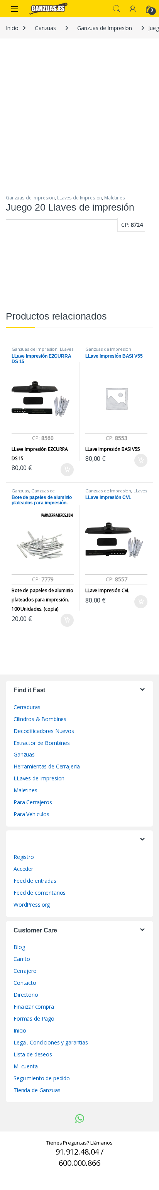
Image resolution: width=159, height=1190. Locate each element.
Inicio (12, 28)
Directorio (26, 994)
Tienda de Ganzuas (37, 1090)
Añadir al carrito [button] (66, 469)
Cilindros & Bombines (40, 719)
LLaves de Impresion (79, 197)
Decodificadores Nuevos (44, 731)
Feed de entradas (35, 880)
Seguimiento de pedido (42, 1078)
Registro (24, 856)
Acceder (23, 868)
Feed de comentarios (40, 892)
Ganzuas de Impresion (104, 28)
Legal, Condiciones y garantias (51, 1042)
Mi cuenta (26, 1066)
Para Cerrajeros (33, 802)
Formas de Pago (34, 1018)
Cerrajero (25, 970)
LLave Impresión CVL (107, 590)
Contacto (25, 982)
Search (116, 9)
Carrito (22, 958)
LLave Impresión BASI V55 (112, 449)
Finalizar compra (34, 1006)
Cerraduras (27, 707)
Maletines (114, 197)
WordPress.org (32, 904)
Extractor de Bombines (42, 742)
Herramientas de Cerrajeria (47, 766)
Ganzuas (45, 28)
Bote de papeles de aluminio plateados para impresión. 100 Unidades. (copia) (42, 599)
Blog (19, 947)
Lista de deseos (33, 1054)
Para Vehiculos (31, 814)
